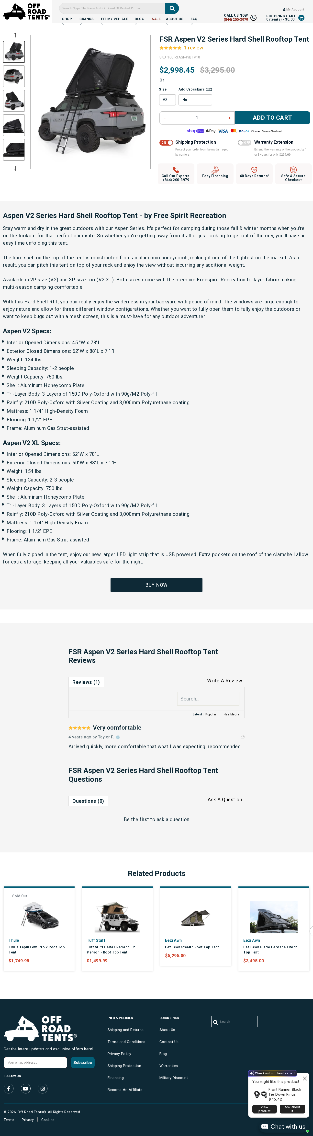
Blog (139, 18)
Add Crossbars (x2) (195, 89)
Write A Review (224, 681)
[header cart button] (301, 18)
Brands (86, 18)
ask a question (173, 819)
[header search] (172, 8)
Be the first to (157, 819)
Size (163, 89)
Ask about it (292, 1109)
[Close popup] (305, 1077)
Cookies (48, 1120)
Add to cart (272, 117)
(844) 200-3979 (236, 20)
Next (15, 168)
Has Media (231, 714)
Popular (210, 714)
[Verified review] (118, 737)
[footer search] (216, 1022)
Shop (67, 18)
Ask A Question (225, 800)
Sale (156, 18)
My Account (294, 9)
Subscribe (82, 1062)
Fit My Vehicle (114, 18)
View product (264, 1109)
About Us (174, 18)
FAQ (194, 18)
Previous (15, 35)
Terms (9, 1120)
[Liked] (243, 737)
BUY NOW (156, 585)
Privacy (28, 1120)
